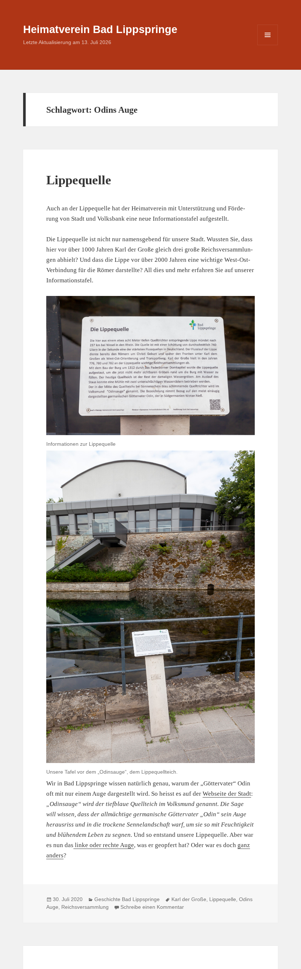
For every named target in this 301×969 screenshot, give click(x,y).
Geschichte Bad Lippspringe (127, 899)
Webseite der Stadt (227, 793)
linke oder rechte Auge (103, 845)
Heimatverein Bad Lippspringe (100, 29)
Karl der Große (188, 899)
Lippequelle (78, 180)
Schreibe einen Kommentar (152, 907)
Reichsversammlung (85, 907)
